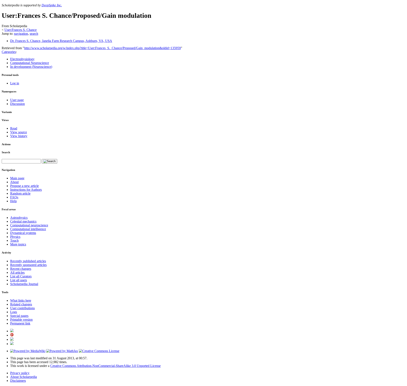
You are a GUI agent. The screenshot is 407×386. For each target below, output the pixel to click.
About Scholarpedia (23, 377)
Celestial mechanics (23, 221)
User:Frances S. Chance (20, 30)
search (34, 33)
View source (18, 132)
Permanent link (20, 323)
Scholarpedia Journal (24, 284)
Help (13, 201)
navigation (21, 33)
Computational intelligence (28, 229)
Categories (9, 52)
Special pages (19, 316)
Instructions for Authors (26, 189)
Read (13, 128)
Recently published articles (28, 261)
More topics (18, 244)
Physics (15, 236)
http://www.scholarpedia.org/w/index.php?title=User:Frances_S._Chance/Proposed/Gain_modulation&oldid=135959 (102, 48)
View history (18, 136)
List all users (18, 280)
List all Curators (21, 276)
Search (6, 152)
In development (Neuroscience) (31, 66)
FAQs (14, 197)
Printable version (21, 319)
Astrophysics (19, 217)
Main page (17, 178)
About (14, 182)
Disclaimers (18, 380)
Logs (13, 312)
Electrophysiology (22, 59)
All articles (17, 272)
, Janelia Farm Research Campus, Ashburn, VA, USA (61, 41)
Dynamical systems (23, 233)
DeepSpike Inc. (52, 5)
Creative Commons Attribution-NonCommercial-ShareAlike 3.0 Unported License (105, 366)
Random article (20, 193)
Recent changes (20, 268)
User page (17, 100)
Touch (14, 240)
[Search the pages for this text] (49, 161)
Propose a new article (24, 186)
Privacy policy (19, 373)
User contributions (22, 308)
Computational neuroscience (29, 225)
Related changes (21, 304)
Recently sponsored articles (28, 265)
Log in (14, 83)
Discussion (17, 104)
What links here (20, 300)
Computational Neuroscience (29, 63)
